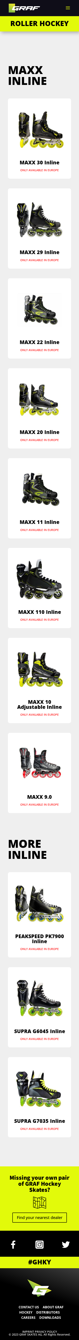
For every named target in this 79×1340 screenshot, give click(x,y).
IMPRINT (28, 1332)
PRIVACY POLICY (46, 1332)
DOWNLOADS (50, 1317)
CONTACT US (29, 1307)
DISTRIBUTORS (48, 1312)
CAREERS (28, 1317)
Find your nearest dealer (39, 1217)
